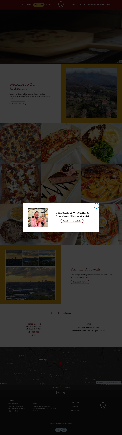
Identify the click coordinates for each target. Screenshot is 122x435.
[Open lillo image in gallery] (46, 210)
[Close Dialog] (96, 206)
